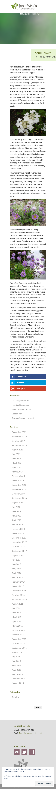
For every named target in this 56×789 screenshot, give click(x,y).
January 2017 (18, 586)
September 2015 (19, 648)
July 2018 (16, 507)
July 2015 (16, 656)
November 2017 (19, 542)
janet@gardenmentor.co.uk (30, 733)
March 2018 (17, 524)
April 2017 (16, 573)
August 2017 (17, 555)
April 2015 (16, 670)
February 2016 (18, 630)
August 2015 (17, 652)
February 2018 (18, 529)
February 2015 (18, 678)
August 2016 (17, 603)
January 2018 (18, 533)
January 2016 (18, 634)
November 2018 (19, 489)
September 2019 (19, 445)
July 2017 (16, 559)
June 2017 (16, 564)
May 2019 (16, 463)
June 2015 (16, 661)
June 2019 (16, 458)
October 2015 (18, 643)
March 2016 (17, 626)
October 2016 (18, 595)
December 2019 (19, 432)
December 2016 (19, 590)
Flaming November (20, 405)
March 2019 (17, 471)
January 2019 (18, 480)
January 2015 (18, 683)
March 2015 (17, 674)
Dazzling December (21, 400)
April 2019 (16, 467)
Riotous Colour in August (23, 418)
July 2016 (16, 608)
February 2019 (18, 476)
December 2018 (19, 485)
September (17, 413)
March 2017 (17, 577)
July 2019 (16, 454)
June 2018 (16, 511)
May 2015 (16, 665)
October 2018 (18, 493)
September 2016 (19, 599)
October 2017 (18, 546)
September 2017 (19, 551)
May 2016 (16, 617)
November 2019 (19, 436)
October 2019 (18, 441)
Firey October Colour (21, 409)
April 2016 (16, 621)
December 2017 (19, 537)
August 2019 (17, 449)
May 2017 (16, 568)
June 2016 (16, 612)
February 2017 (18, 581)
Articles (15, 697)
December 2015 (19, 639)
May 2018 (16, 515)
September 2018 (19, 498)
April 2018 (16, 520)
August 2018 (17, 502)
